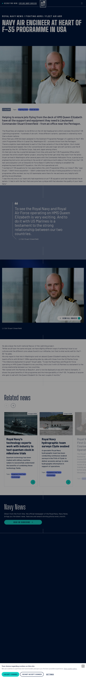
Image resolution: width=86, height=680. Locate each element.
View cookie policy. (70, 669)
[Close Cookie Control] (83, 666)
